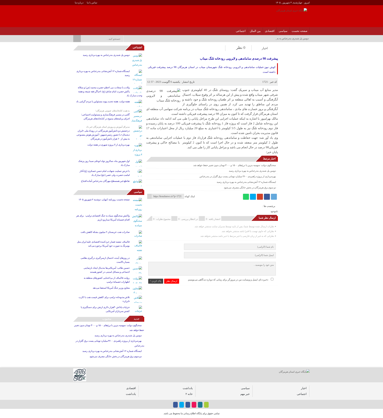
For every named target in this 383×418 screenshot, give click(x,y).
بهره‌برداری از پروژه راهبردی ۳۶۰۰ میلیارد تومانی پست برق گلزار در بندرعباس (237, 176)
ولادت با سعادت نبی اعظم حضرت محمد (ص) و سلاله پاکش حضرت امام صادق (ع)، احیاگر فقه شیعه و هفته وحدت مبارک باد (110, 91)
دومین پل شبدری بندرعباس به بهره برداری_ (287, 38)
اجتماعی (241, 31)
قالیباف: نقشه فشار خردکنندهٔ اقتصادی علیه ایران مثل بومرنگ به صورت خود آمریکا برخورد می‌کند (103, 243)
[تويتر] (90, 30)
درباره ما (79, 2)
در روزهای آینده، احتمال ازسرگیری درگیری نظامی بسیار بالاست (105, 260)
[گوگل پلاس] (260, 197)
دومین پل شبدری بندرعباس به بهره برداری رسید (252, 170)
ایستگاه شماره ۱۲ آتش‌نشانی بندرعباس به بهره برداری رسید (246, 182)
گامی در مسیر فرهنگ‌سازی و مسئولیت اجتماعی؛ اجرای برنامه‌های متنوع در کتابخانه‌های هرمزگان (105, 116)
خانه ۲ (189, 393)
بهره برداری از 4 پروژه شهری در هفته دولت (108, 144)
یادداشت (188, 388)
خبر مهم (245, 393)
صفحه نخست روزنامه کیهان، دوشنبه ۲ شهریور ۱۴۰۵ (104, 199)
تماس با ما (92, 2)
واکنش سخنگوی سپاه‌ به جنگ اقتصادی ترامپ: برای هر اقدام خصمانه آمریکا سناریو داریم (103, 217)
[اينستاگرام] (95, 30)
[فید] (74, 30)
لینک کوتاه (190, 196)
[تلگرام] (274, 197)
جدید (136, 318)
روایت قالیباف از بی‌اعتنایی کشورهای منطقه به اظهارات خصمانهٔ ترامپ (107, 279)
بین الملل (255, 31)
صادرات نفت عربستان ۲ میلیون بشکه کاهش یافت (105, 232)
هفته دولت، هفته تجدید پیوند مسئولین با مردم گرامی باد (103, 101)
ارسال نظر (171, 281)
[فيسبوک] (100, 30)
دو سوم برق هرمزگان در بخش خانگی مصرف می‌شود (250, 187)
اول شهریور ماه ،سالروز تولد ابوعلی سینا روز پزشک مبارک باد (104, 163)
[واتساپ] (246, 197)
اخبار (265, 48)
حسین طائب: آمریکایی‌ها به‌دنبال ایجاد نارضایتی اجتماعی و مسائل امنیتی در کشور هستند (107, 270)
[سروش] (79, 30)
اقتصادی (269, 31)
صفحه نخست (299, 31)
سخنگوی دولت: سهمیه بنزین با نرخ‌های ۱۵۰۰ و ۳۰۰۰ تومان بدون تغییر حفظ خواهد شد (234, 165)
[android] (206, 405)
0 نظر (240, 47)
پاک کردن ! (155, 281)
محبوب (106, 318)
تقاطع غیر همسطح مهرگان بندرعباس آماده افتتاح (105, 181)
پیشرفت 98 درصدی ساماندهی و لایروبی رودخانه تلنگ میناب (239, 58)
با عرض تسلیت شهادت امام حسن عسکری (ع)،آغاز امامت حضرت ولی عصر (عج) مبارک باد (105, 173)
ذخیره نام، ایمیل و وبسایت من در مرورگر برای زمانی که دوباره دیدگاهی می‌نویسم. (228, 279)
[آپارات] (84, 30)
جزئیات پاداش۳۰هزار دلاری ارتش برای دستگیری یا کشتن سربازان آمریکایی (105, 309)
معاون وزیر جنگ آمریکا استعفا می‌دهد (111, 287)
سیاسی (283, 31)
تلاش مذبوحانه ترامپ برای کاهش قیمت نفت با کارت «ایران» (104, 299)
